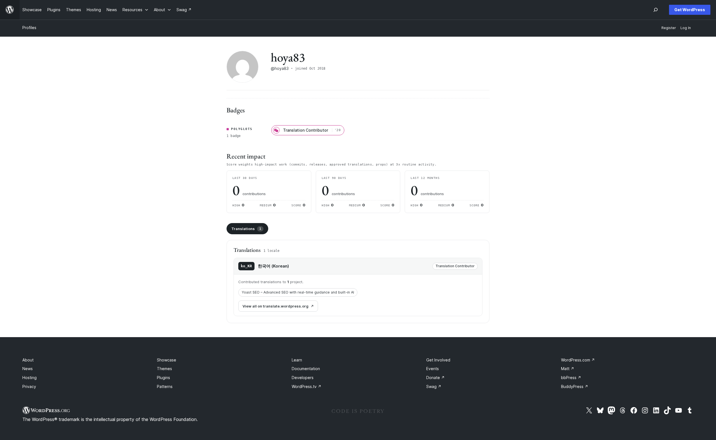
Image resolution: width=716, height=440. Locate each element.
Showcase (166, 360)
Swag (433, 386)
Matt (567, 368)
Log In (685, 28)
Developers (303, 377)
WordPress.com (578, 360)
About (28, 360)
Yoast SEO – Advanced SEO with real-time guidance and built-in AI (298, 292)
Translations (246, 228)
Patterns (165, 386)
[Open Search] (655, 10)
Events (432, 368)
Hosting (29, 377)
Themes (164, 368)
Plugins (163, 377)
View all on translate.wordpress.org (275, 306)
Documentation (306, 368)
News (27, 368)
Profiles (29, 27)
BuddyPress (574, 386)
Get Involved (438, 360)
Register (668, 28)
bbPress (571, 377)
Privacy (29, 386)
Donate (435, 377)
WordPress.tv (306, 386)
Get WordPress (689, 9)
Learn (297, 360)
